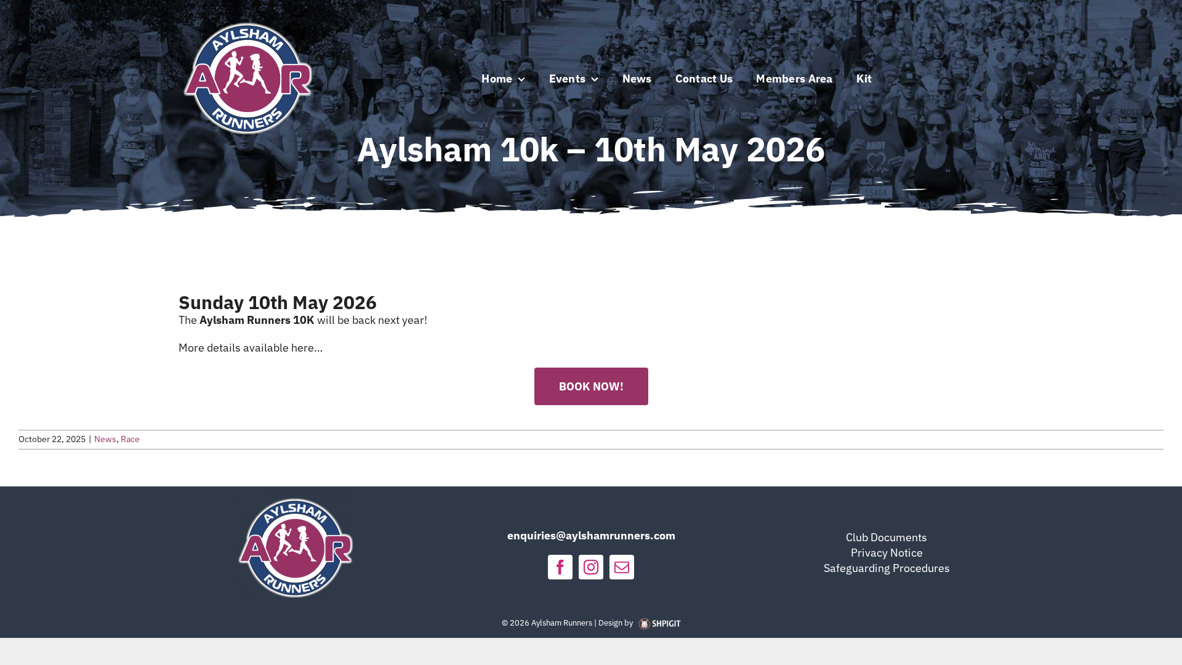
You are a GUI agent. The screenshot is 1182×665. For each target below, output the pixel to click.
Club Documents (886, 537)
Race (130, 439)
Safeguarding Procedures (887, 568)
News (105, 439)
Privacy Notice (887, 553)
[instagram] (591, 567)
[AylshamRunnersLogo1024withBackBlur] (248, 14)
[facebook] (560, 567)
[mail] (621, 567)
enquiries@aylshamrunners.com (591, 535)
